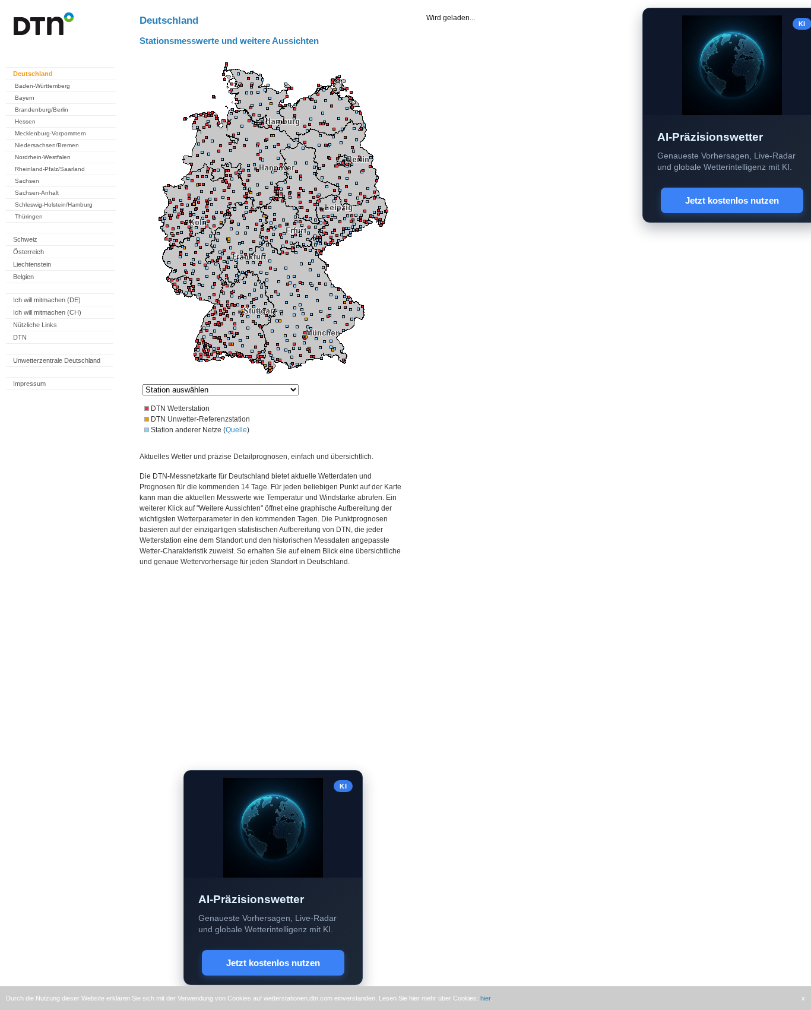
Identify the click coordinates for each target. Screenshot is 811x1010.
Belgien (23, 276)
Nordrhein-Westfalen (43, 157)
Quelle (236, 430)
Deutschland (33, 73)
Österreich (28, 251)
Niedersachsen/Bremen (47, 145)
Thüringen (29, 216)
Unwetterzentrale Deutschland (56, 360)
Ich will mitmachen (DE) (47, 299)
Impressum (29, 383)
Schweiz (25, 239)
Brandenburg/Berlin (41, 109)
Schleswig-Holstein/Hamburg (54, 204)
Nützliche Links (35, 324)
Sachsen (27, 181)
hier (485, 998)
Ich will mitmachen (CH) (47, 312)
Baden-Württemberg (42, 86)
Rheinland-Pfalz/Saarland (50, 169)
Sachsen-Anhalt (37, 192)
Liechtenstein (32, 264)
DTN (20, 337)
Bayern (24, 97)
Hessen (25, 121)
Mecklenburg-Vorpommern (50, 133)
